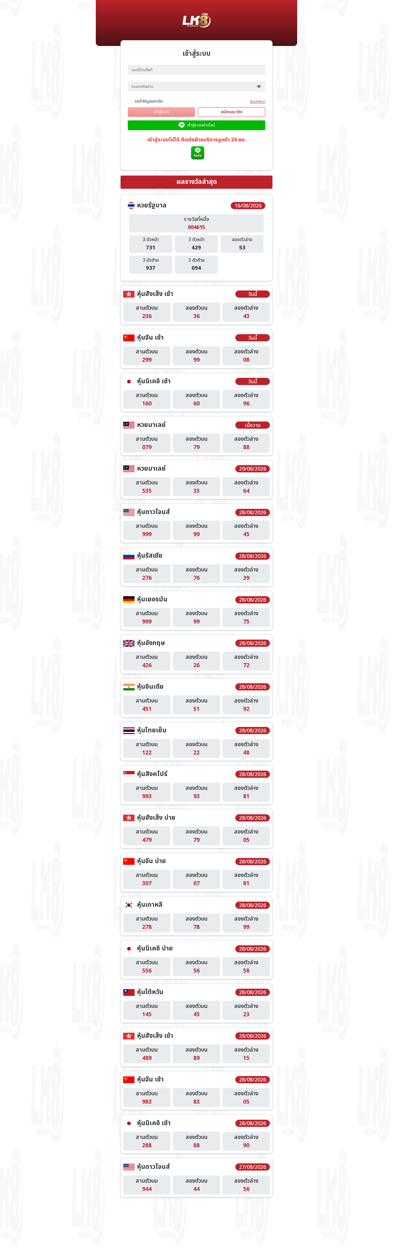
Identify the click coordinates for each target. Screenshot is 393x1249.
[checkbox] (146, 101)
